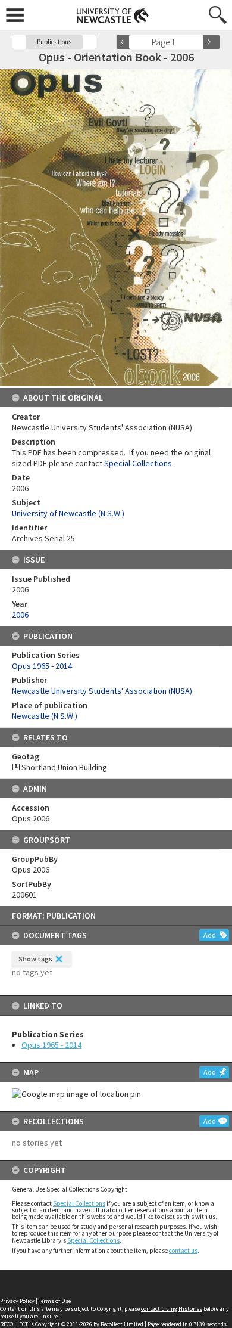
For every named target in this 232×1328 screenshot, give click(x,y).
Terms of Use (55, 1301)
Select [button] (198, 42)
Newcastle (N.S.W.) (44, 715)
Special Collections (79, 1203)
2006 (20, 614)
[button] (19, 42)
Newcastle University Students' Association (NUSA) (102, 690)
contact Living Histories (171, 1309)
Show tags (35, 958)
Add (209, 934)
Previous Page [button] (125, 42)
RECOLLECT (14, 1324)
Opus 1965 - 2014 (51, 1045)
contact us (183, 1250)
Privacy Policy (17, 1301)
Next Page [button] (211, 42)
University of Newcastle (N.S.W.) (68, 513)
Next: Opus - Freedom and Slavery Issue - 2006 (89, 42)
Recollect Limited (122, 1324)
